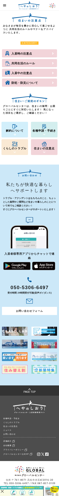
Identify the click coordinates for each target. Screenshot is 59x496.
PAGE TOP (29, 391)
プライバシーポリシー (13, 450)
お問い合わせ (9, 434)
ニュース (7, 430)
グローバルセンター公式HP (16, 454)
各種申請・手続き (11, 418)
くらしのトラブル (11, 422)
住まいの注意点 (10, 426)
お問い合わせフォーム (29, 310)
